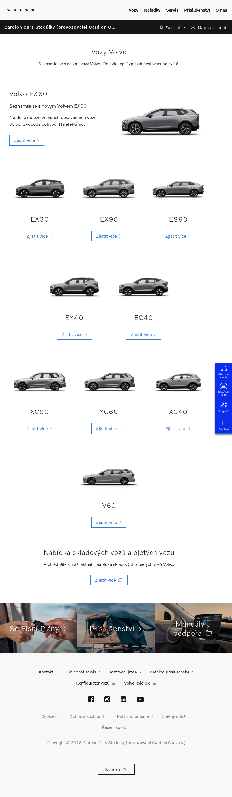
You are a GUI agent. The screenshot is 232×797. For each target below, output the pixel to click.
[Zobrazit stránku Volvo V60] (109, 475)
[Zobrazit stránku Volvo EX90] (109, 186)
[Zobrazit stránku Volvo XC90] (39, 381)
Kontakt (224, 428)
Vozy (133, 9)
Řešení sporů (114, 727)
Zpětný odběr (174, 716)
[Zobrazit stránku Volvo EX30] (39, 186)
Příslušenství (197, 9)
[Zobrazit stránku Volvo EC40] (143, 284)
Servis (172, 9)
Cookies (48, 716)
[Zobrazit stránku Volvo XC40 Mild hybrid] (178, 381)
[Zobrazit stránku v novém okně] (91, 699)
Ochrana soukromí (86, 716)
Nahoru (113, 769)
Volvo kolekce (137, 682)
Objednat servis (223, 375)
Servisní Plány (37, 628)
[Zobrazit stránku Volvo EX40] (74, 284)
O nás (221, 9)
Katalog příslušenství (169, 671)
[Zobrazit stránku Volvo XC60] (109, 381)
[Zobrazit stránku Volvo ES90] (178, 186)
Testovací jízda (223, 393)
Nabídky (152, 9)
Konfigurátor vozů (92, 682)
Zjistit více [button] (25, 140)
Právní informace (133, 716)
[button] (171, 27)
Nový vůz (223, 411)
